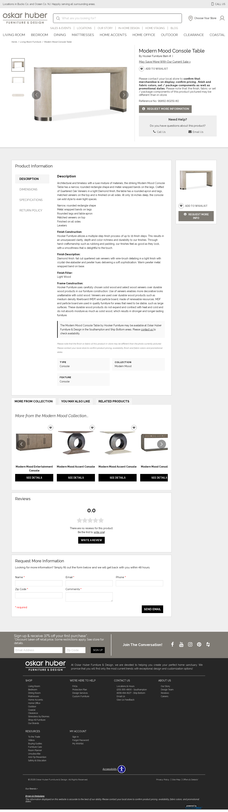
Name (20, 577)
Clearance (194, 35)
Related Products (114, 401)
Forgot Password (80, 740)
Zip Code (21, 589)
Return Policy (30, 210)
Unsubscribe (34, 754)
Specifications (31, 200)
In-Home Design (128, 28)
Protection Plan (79, 689)
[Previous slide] (21, 444)
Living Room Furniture (30, 42)
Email (70, 577)
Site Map (176, 779)
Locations (84, 28)
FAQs (74, 686)
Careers (164, 696)
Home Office (144, 35)
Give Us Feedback (125, 700)
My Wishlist (78, 743)
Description (29, 179)
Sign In (75, 737)
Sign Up (98, 650)
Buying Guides (35, 743)
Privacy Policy (162, 779)
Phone (121, 577)
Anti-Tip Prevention (37, 757)
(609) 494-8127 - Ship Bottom (131, 693)
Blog (174, 28)
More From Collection (34, 401)
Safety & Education (37, 760)
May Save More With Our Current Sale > (165, 61)
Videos (31, 740)
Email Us (197, 131)
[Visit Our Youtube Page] (181, 644)
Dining (60, 35)
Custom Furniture (80, 696)
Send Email (152, 609)
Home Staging (155, 28)
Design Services (80, 693)
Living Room (14, 35)
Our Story (105, 28)
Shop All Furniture (36, 720)
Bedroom (39, 35)
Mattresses (83, 35)
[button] (202, 18)
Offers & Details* (190, 779)
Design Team (167, 689)
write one (99, 532)
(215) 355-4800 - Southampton (132, 689)
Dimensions (28, 189)
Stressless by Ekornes (38, 716)
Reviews (165, 693)
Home (14, 42)
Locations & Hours (125, 686)
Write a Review (91, 540)
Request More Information (168, 109)
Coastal (217, 35)
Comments (73, 589)
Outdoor (169, 35)
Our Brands (33, 723)
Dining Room (34, 693)
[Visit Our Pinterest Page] (199, 644)
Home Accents (113, 35)
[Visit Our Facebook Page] (173, 644)
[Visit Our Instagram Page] (190, 644)
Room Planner (35, 750)
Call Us (160, 131)
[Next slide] (161, 444)
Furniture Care (35, 747)
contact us (147, 329)
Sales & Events (60, 28)
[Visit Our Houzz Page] (208, 644)
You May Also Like (75, 401)
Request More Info (198, 216)
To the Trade (34, 737)
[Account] (222, 18)
